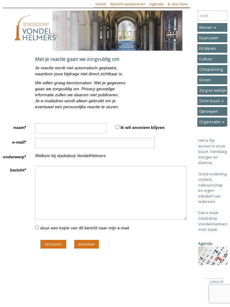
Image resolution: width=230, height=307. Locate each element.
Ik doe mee (178, 4)
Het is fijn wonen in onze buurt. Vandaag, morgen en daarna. (212, 151)
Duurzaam (208, 37)
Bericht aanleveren (128, 4)
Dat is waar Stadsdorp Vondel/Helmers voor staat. (213, 221)
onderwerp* (14, 156)
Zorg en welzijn (213, 90)
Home (101, 4)
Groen (205, 79)
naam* (19, 127)
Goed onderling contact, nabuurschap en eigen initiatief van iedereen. (212, 187)
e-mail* (19, 142)
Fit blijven (207, 48)
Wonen (206, 27)
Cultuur (205, 58)
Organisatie (210, 121)
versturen (53, 244)
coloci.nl (216, 281)
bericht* (18, 170)
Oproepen (208, 111)
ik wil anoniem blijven (142, 127)
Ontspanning (211, 69)
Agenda (156, 4)
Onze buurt (210, 100)
